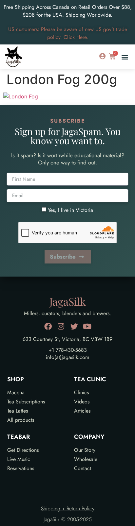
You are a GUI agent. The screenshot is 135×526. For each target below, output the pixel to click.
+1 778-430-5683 (67, 350)
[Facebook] (48, 326)
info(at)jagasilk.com (67, 357)
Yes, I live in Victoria (70, 209)
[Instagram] (61, 326)
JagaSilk (67, 301)
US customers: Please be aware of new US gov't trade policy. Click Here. (67, 33)
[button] (124, 56)
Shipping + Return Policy (67, 508)
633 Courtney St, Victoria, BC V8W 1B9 (67, 339)
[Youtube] (87, 326)
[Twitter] (74, 326)
